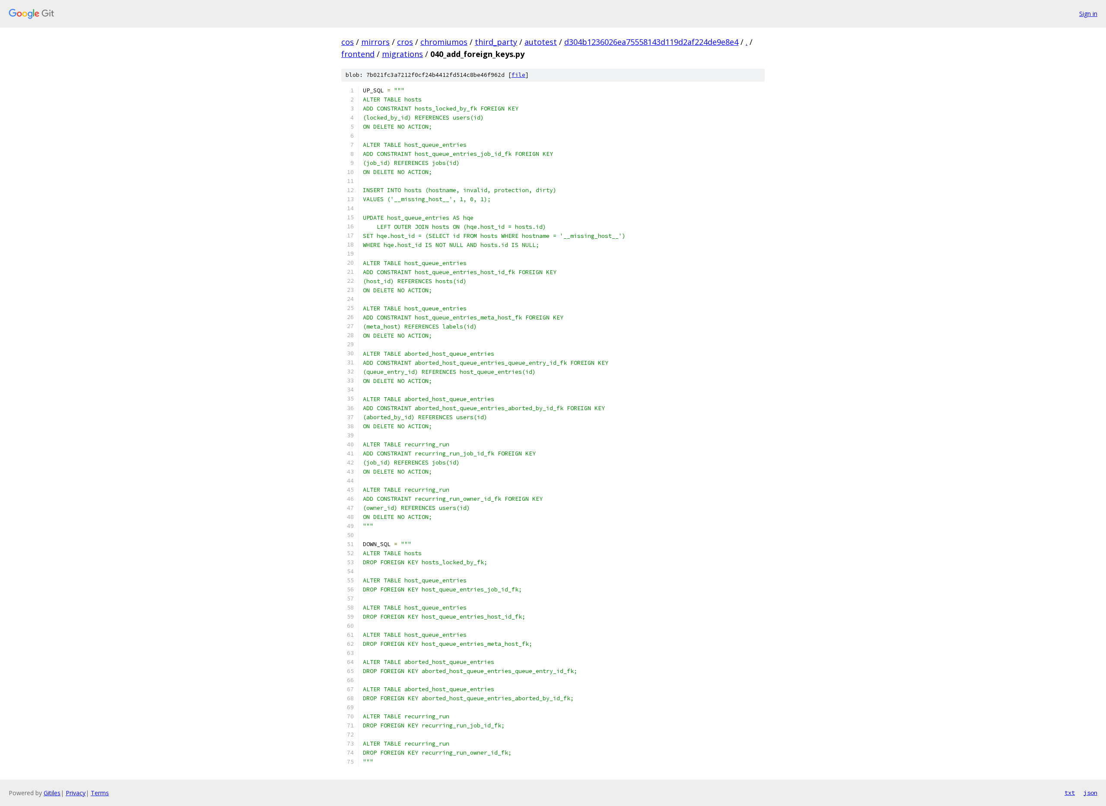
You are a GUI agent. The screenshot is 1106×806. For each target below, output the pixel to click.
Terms (100, 793)
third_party (496, 42)
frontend (358, 54)
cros (405, 42)
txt (1070, 793)
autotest (540, 42)
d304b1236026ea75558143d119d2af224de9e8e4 (651, 42)
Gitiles (52, 793)
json (1090, 793)
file (518, 75)
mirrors (375, 42)
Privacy (76, 793)
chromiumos (443, 42)
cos (347, 42)
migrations (402, 54)
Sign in (1088, 13)
